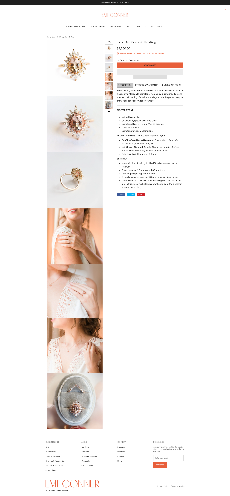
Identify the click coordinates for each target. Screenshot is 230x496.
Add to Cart (150, 65)
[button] (150, 72)
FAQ (47, 447)
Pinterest (120, 456)
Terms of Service (177, 486)
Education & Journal (89, 456)
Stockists (85, 452)
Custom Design (87, 465)
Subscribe (160, 465)
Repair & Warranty (53, 456)
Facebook (121, 452)
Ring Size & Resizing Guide (56, 461)
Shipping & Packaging (54, 465)
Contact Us (85, 461)
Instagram (121, 447)
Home (49, 37)
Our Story (85, 447)
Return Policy (51, 452)
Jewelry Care (51, 470)
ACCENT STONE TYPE (128, 60)
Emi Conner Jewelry (60, 490)
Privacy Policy (162, 486)
